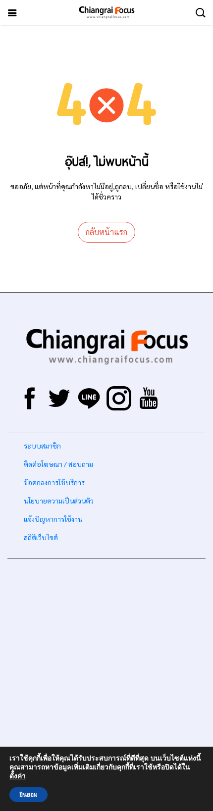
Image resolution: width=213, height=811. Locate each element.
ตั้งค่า (17, 776)
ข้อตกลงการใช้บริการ (54, 482)
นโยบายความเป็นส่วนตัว (59, 500)
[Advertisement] (106, 672)
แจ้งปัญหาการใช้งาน (52, 518)
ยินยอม (28, 795)
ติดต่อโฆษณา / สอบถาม (58, 463)
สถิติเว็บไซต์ (41, 537)
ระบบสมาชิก (42, 445)
